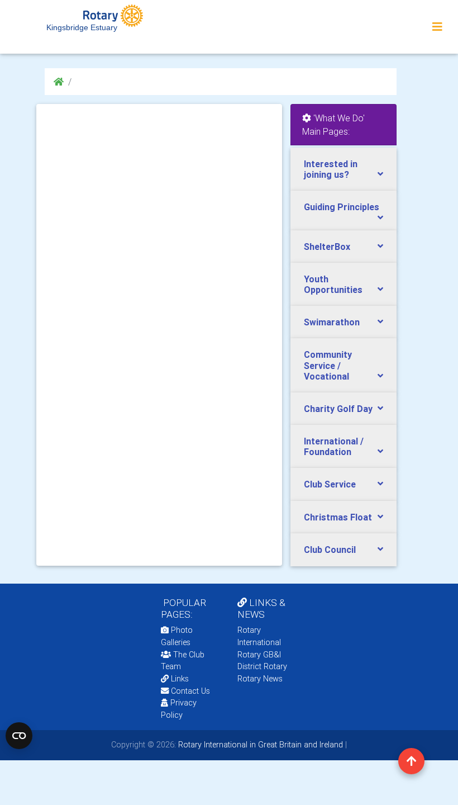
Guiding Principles (341, 206)
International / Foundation (334, 446)
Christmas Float (338, 517)
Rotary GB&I (259, 655)
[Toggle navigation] (437, 27)
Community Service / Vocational (328, 365)
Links (180, 679)
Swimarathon (332, 322)
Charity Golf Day (338, 408)
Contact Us (189, 691)
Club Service (330, 484)
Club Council (330, 549)
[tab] (343, 169)
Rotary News (260, 679)
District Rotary (262, 666)
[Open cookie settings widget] (19, 735)
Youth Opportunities (333, 284)
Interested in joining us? (330, 169)
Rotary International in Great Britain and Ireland (259, 745)
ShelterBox (327, 246)
